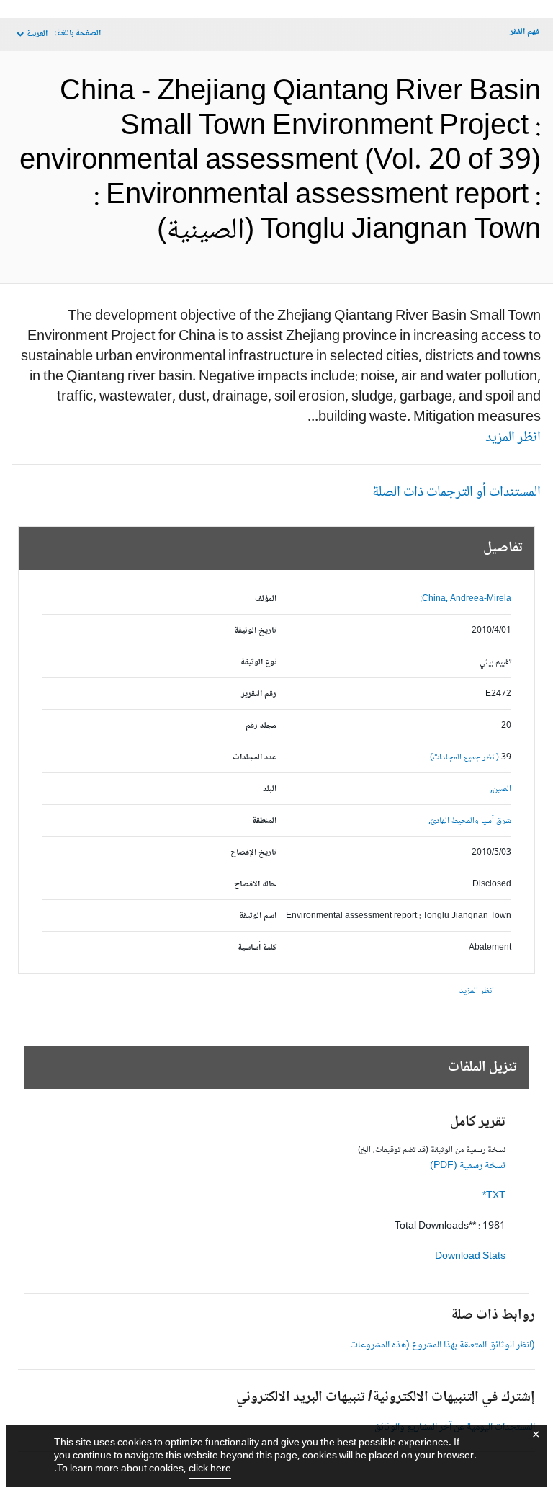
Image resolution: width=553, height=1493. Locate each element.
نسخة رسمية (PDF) (467, 1166)
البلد (269, 789)
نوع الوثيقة (258, 662)
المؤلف (265, 599)
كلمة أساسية (257, 948)
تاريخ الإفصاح (253, 853)
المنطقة (264, 821)
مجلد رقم (261, 726)
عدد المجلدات (254, 758)
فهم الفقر (524, 32)
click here (210, 1469)
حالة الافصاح (255, 884)
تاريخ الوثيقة (255, 631)
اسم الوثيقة (257, 916)
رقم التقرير (258, 694)
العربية (37, 34)
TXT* (493, 1196)
